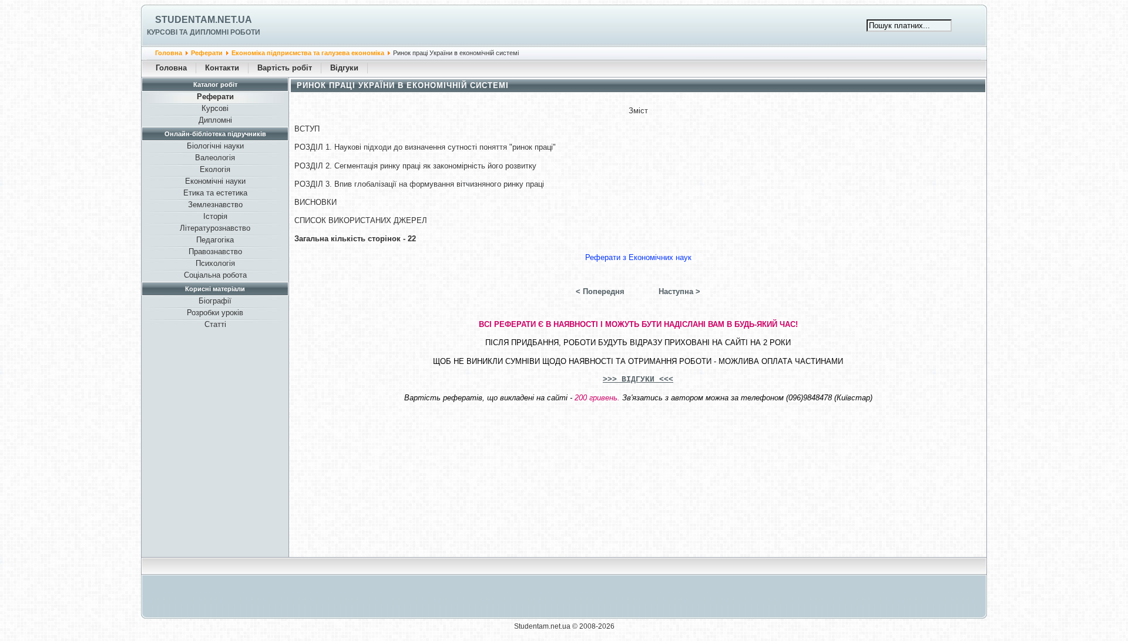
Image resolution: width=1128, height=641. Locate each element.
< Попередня (600, 291)
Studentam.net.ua (203, 20)
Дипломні (215, 120)
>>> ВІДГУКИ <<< (638, 379)
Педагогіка (215, 239)
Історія (215, 216)
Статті (215, 324)
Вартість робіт (284, 67)
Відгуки (344, 67)
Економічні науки (215, 181)
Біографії (215, 300)
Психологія (215, 263)
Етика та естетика (215, 192)
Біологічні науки (215, 145)
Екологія (215, 169)
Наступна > (679, 291)
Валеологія (215, 157)
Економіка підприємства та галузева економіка (307, 52)
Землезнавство (215, 204)
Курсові (215, 108)
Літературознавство (215, 228)
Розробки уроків (215, 312)
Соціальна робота (215, 275)
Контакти (222, 67)
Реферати (207, 52)
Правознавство (215, 251)
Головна (168, 52)
